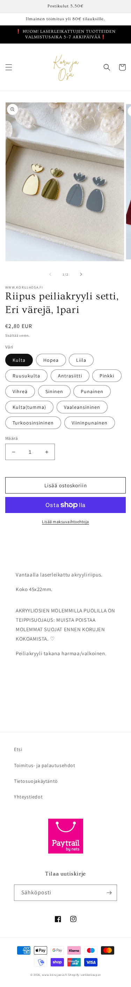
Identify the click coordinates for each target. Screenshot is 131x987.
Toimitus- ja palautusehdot (44, 765)
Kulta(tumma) (29, 407)
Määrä (11, 438)
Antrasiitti (70, 376)
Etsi (18, 749)
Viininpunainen (90, 423)
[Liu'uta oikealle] (81, 274)
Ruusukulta (26, 376)
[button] (8, 67)
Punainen (92, 391)
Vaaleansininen (82, 407)
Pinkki (107, 376)
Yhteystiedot (28, 797)
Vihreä (20, 391)
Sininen (54, 391)
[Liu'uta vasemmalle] (50, 274)
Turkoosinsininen (33, 423)
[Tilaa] (109, 893)
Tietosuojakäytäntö (36, 781)
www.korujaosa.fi (55, 975)
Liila (81, 360)
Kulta (19, 360)
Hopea (51, 360)
